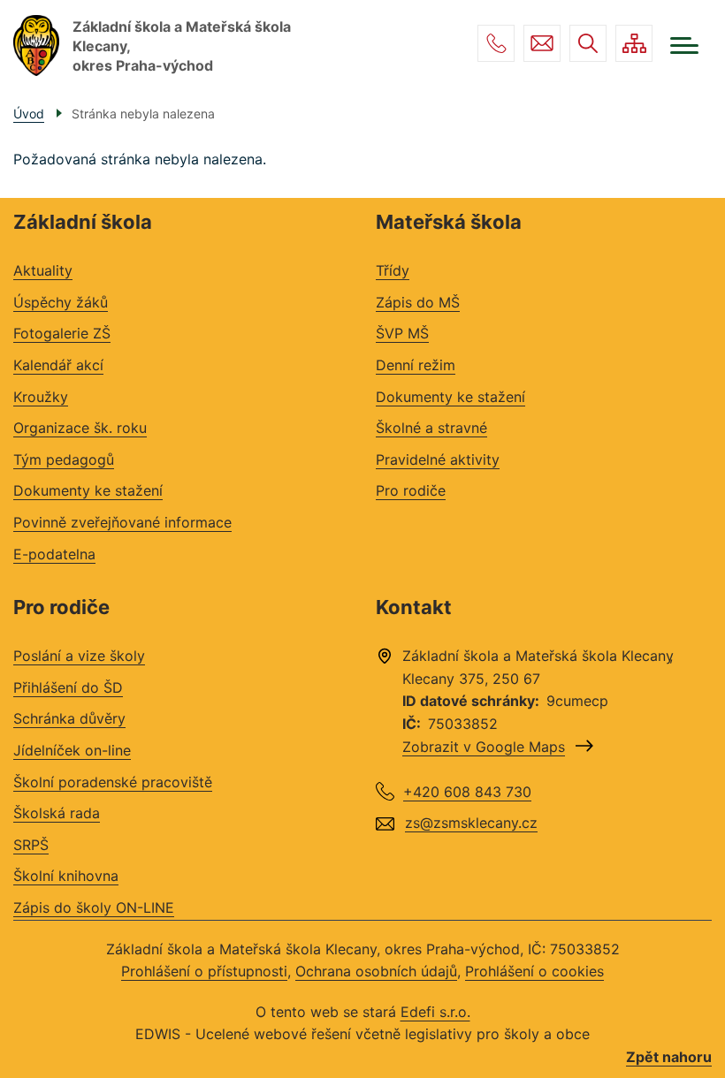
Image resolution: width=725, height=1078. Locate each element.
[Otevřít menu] (684, 45)
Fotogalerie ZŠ (62, 333)
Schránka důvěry (69, 718)
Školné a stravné (431, 428)
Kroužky (40, 397)
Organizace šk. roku (80, 428)
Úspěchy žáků (60, 302)
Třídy (392, 270)
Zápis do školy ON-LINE (93, 907)
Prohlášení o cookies (534, 971)
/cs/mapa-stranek (633, 43)
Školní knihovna (65, 875)
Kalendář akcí (58, 365)
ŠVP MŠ (402, 333)
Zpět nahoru (669, 1057)
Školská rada (56, 813)
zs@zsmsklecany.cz (542, 43)
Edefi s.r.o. (435, 1012)
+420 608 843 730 (496, 43)
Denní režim (415, 365)
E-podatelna (54, 554)
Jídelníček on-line (72, 750)
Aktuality (42, 270)
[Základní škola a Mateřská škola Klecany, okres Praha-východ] (36, 46)
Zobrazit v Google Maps (483, 746)
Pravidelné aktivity (438, 459)
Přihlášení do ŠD (68, 687)
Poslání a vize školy (79, 655)
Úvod (28, 113)
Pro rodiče (411, 490)
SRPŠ (31, 845)
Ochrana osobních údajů (376, 971)
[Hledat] (588, 43)
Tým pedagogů (63, 459)
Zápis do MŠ (418, 302)
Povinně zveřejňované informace (122, 522)
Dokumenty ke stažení (88, 490)
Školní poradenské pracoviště (112, 782)
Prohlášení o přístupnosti (204, 971)
